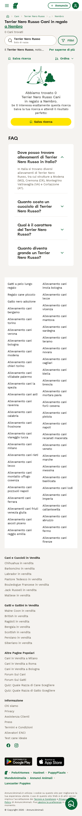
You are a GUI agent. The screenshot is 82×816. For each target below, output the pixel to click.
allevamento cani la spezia (21, 385)
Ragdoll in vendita (17, 621)
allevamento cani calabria (20, 414)
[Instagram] (16, 745)
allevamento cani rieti (23, 455)
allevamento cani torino (20, 321)
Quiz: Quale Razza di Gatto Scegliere (30, 690)
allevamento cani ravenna (20, 403)
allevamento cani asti (23, 394)
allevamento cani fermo (55, 529)
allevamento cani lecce (55, 296)
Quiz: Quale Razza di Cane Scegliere (30, 685)
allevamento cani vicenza (55, 307)
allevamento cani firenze (55, 539)
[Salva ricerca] (71, 804)
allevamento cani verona (20, 331)
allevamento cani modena (20, 353)
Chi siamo (11, 706)
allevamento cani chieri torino (20, 364)
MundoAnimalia (15, 778)
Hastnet (38, 772)
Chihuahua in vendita (19, 563)
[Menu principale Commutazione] (7, 5)
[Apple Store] (50, 761)
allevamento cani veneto (55, 447)
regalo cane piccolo (21, 294)
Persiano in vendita (18, 637)
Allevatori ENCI (15, 732)
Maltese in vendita (17, 595)
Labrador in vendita (18, 574)
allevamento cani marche (55, 457)
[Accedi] (75, 5)
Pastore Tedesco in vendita (23, 579)
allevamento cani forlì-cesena (55, 404)
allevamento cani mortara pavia (55, 393)
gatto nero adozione (22, 301)
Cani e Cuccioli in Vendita (22, 558)
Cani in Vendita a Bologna (22, 669)
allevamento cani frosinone (20, 424)
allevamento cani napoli (55, 425)
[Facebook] (8, 745)
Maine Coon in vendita (20, 610)
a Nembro (14, 26)
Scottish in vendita (17, 632)
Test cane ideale (16, 738)
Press (8, 722)
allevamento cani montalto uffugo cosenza (20, 476)
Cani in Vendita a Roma (20, 663)
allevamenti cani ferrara (19, 500)
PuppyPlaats (57, 772)
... (50, 16)
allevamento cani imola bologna (55, 285)
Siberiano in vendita (18, 643)
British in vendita (16, 616)
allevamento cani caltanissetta (55, 507)
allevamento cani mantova (55, 318)
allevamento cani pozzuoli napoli (20, 489)
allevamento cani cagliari (55, 361)
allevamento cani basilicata (55, 479)
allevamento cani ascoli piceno (20, 521)
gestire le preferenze (50, 802)
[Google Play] (18, 761)
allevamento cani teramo (55, 339)
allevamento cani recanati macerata (55, 436)
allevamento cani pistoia (55, 414)
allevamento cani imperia (55, 496)
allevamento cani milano (20, 446)
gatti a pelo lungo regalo (20, 285)
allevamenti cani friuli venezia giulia (23, 510)
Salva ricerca (22, 58)
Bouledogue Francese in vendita (27, 584)
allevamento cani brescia (55, 382)
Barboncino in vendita (20, 568)
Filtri (71, 40)
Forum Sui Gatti (15, 680)
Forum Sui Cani (15, 674)
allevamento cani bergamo (20, 310)
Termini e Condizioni (19, 727)
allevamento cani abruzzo (55, 518)
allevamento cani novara (55, 350)
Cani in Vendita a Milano (21, 658)
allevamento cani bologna (20, 342)
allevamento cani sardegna (55, 328)
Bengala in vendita (17, 627)
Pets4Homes (20, 772)
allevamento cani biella (55, 371)
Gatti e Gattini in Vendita (22, 605)
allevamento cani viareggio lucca (20, 435)
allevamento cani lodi (58, 488)
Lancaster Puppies (18, 783)
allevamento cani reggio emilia (20, 532)
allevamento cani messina (55, 468)
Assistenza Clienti (17, 716)
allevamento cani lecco (20, 463)
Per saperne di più (62, 49)
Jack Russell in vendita (20, 590)
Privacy (9, 711)
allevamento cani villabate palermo (20, 374)
